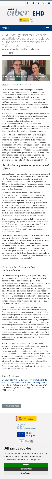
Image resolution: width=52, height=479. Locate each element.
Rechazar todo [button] (26, 469)
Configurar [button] (26, 473)
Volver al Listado (12, 406)
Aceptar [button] (26, 465)
